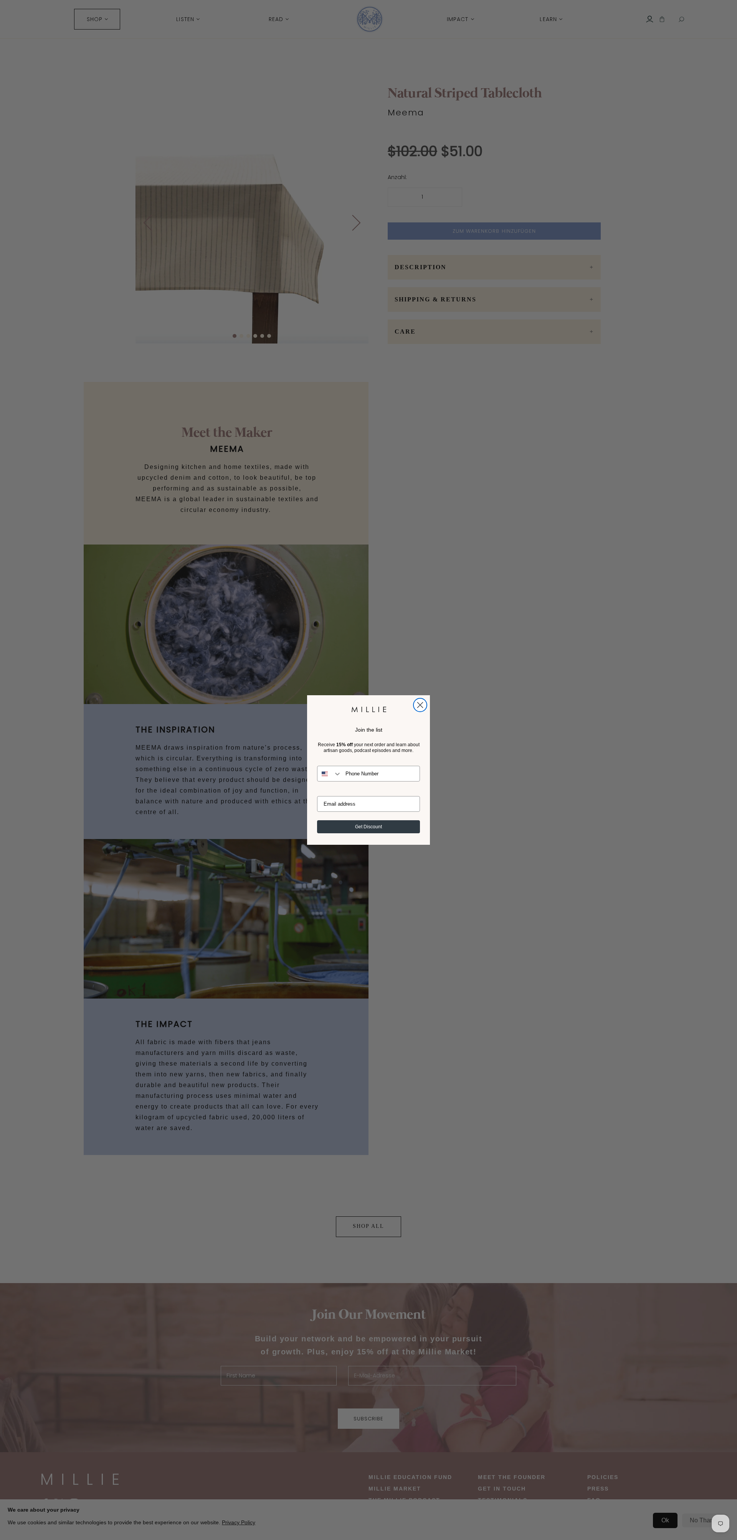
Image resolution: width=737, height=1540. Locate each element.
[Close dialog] (420, 705)
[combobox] (329, 773)
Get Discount (368, 826)
